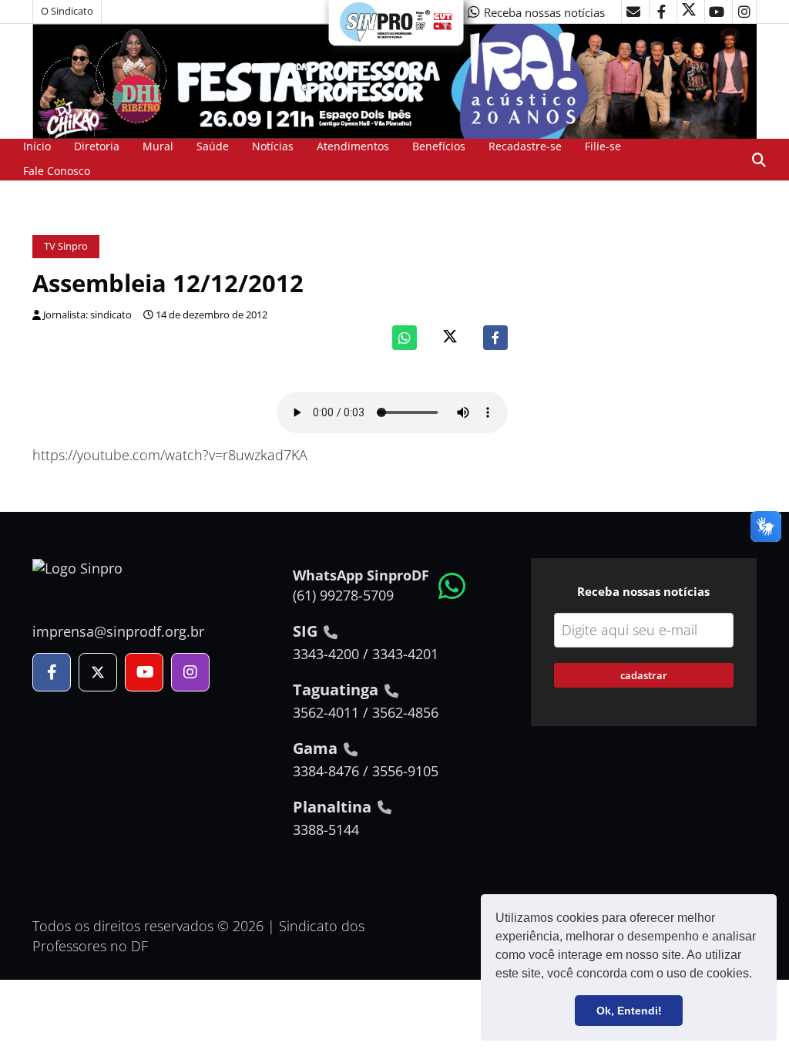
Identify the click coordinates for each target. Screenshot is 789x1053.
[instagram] (744, 11)
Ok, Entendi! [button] (629, 1010)
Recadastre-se (525, 146)
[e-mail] (633, 11)
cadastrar (643, 675)
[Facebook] (495, 337)
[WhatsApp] (404, 337)
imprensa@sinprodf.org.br (118, 631)
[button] (757, 975)
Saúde (212, 146)
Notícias (273, 146)
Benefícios (438, 146)
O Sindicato (67, 11)
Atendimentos (353, 146)
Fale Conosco (56, 170)
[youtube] (716, 11)
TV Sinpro (66, 246)
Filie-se (603, 146)
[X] (688, 11)
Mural (158, 146)
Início (37, 146)
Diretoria (96, 146)
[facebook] (661, 11)
